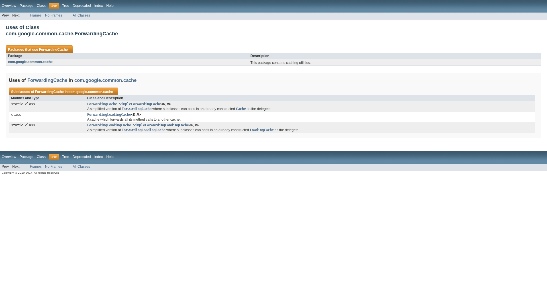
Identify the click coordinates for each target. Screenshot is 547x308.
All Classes (81, 15)
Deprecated (82, 6)
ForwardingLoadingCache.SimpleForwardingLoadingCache (138, 125)
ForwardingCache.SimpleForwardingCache (124, 104)
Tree (65, 6)
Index (98, 6)
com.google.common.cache (30, 62)
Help (110, 6)
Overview (9, 6)
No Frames (53, 15)
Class (41, 6)
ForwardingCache (53, 50)
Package (26, 6)
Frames (36, 15)
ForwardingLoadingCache (109, 115)
